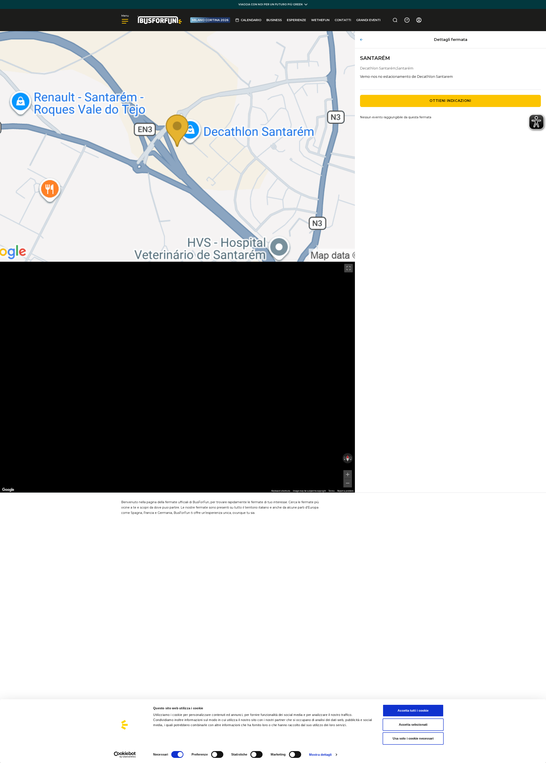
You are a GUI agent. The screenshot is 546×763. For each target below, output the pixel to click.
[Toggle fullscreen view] (348, 268)
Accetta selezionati (413, 724)
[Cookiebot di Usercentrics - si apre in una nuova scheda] (125, 754)
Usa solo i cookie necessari (413, 738)
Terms (331, 491)
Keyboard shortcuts (280, 491)
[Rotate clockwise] (351, 458)
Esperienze (296, 20)
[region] (177, 377)
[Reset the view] (348, 458)
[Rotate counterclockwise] (344, 458)
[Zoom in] (347, 474)
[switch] (217, 754)
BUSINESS (274, 20)
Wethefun (320, 20)
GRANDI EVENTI (368, 20)
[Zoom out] (347, 483)
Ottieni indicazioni (450, 101)
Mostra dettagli (320, 754)
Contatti (343, 20)
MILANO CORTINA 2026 (210, 20)
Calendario (251, 20)
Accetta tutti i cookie (413, 710)
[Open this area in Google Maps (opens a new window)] (8, 490)
